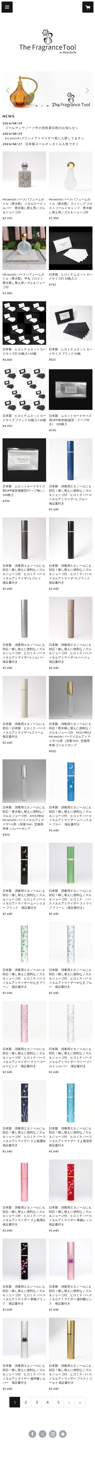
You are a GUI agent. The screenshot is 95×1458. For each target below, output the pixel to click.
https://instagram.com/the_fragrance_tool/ (52, 1434)
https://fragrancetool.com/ (63, 1434)
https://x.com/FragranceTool (42, 1434)
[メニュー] (7, 7)
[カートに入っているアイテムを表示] (87, 7)
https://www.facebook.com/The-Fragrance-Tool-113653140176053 (32, 1434)
